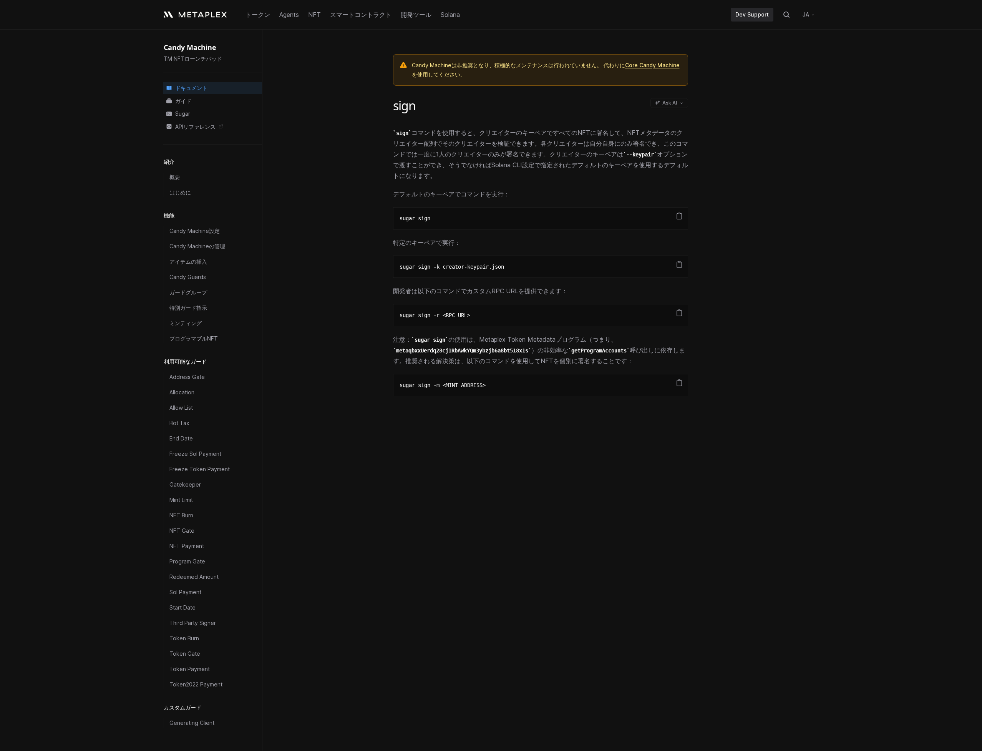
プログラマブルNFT (193, 338)
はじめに (180, 192)
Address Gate (187, 377)
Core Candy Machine (652, 65)
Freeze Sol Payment (195, 453)
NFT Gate (181, 530)
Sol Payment (185, 592)
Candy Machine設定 (194, 231)
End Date (181, 438)
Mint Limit (181, 500)
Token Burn (184, 638)
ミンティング (185, 323)
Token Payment (189, 669)
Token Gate (184, 653)
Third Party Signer (192, 623)
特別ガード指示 (188, 307)
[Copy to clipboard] (679, 216)
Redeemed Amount (194, 576)
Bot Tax (179, 423)
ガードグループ (188, 292)
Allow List (181, 407)
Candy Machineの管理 (197, 246)
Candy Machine (190, 47)
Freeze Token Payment (199, 469)
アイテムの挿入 (188, 261)
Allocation (181, 392)
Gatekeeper (185, 484)
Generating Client (191, 722)
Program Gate (187, 561)
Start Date (182, 607)
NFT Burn (181, 515)
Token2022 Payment (195, 684)
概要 (174, 177)
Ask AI (669, 103)
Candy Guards (187, 277)
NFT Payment (186, 546)
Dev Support (752, 14)
